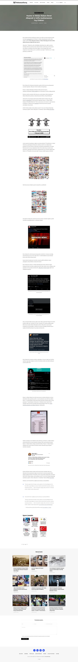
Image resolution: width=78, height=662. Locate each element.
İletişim (57, 653)
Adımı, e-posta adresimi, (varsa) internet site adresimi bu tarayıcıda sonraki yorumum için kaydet (36, 636)
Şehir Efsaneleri (38, 653)
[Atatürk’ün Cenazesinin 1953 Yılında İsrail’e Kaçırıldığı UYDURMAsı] (39, 580)
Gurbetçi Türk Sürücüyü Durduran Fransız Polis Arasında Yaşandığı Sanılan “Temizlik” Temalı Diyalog (38, 609)
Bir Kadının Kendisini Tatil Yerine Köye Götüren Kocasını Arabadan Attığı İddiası (56, 609)
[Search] (64, 2)
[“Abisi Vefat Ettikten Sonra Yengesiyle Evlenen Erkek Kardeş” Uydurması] (21, 580)
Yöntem (44, 653)
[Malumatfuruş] (20, 2)
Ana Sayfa (21, 653)
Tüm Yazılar (31, 653)
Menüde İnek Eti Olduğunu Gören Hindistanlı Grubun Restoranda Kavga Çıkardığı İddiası (20, 609)
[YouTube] (43, 650)
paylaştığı (29, 39)
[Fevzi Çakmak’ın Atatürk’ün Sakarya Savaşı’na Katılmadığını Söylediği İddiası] (57, 560)
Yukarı (39, 659)
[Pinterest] (27, 544)
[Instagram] (40, 650)
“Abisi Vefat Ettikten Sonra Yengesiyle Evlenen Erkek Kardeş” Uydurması (20, 589)
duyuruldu (51, 109)
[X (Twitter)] (37, 650)
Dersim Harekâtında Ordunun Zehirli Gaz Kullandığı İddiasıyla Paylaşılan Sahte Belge (20, 569)
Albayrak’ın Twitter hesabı (44, 267)
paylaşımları (28, 100)
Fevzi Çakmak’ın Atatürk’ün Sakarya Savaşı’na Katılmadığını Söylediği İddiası (57, 569)
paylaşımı (37, 103)
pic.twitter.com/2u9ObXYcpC (45, 504)
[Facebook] (22, 544)
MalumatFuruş (47, 656)
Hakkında (26, 653)
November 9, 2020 (47, 507)
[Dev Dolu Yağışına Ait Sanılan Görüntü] (39, 560)
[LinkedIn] (25, 544)
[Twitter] (23, 544)
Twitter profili (34, 91)
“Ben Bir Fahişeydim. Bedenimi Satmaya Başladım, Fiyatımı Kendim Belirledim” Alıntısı (57, 589)
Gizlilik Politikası (51, 653)
